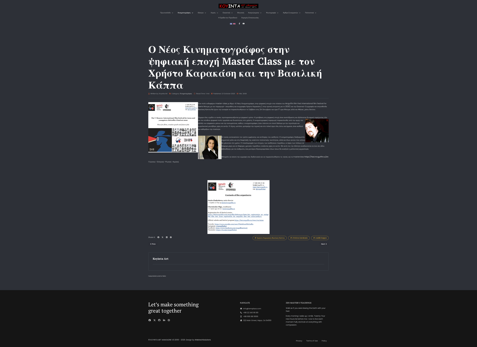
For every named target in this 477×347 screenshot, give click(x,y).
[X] (162, 237)
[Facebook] (158, 237)
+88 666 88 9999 (250, 316)
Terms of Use (312, 341)
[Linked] (164, 320)
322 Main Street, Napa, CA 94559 (257, 320)
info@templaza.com (252, 308)
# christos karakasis (299, 238)
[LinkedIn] (167, 237)
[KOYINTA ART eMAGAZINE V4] (238, 6)
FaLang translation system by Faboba (157, 276)
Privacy (299, 341)
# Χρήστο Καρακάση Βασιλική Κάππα (270, 238)
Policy (324, 341)
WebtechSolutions (203, 340)
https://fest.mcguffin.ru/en (316, 157)
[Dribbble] (168, 320)
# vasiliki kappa (320, 238)
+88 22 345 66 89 (250, 312)
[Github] (159, 320)
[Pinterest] (171, 237)
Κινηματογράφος (186, 94)
